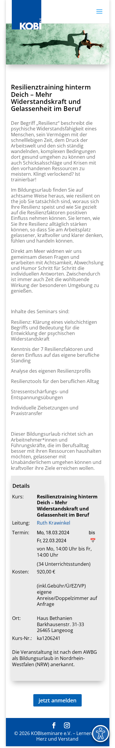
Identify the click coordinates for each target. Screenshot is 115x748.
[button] (99, 15)
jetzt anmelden (57, 700)
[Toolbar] (100, 733)
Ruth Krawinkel (53, 523)
